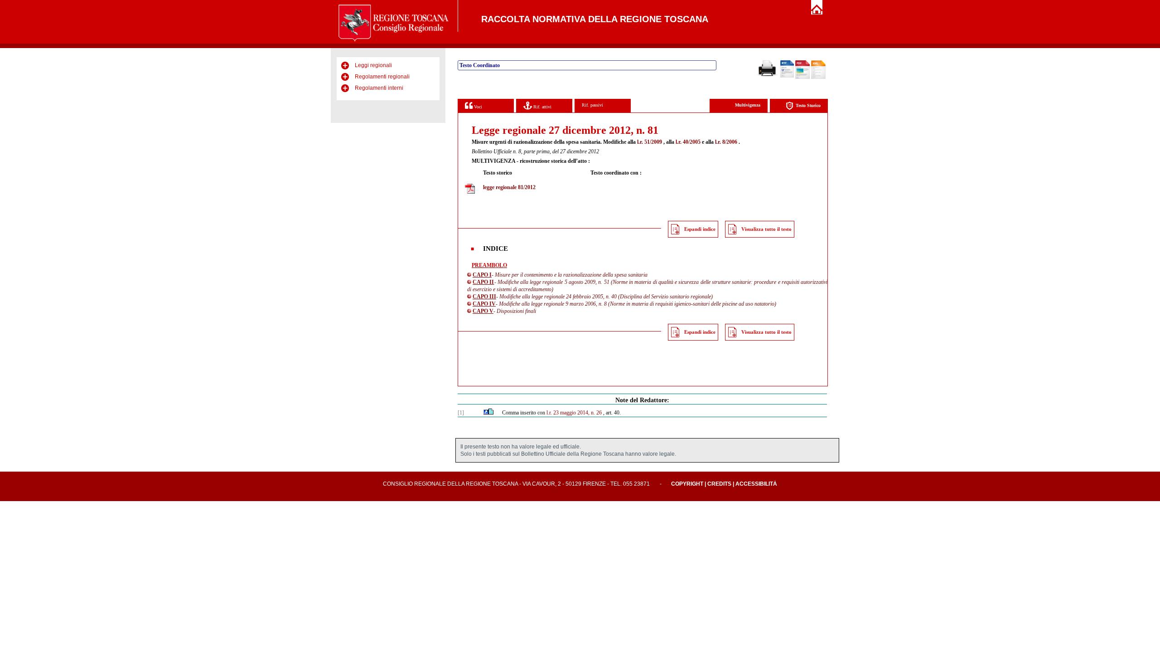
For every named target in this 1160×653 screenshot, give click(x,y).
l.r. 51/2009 (649, 142)
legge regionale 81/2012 (509, 187)
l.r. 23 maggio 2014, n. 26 (574, 412)
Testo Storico (808, 105)
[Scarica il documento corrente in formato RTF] (787, 76)
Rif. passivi (592, 104)
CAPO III (484, 296)
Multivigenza (747, 104)
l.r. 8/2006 (726, 142)
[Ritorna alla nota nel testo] (485, 412)
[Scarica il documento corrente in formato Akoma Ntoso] (818, 77)
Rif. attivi (541, 106)
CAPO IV (484, 304)
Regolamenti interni (379, 88)
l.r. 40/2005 (688, 142)
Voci (477, 106)
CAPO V (483, 311)
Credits (719, 484)
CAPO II (483, 282)
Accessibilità (756, 484)
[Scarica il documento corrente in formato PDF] (802, 77)
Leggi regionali (373, 65)
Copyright (687, 484)
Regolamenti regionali (382, 76)
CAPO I (482, 275)
